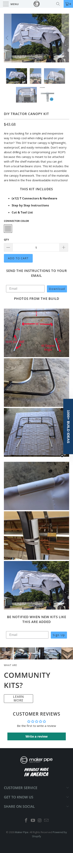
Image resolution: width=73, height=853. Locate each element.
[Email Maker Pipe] (46, 820)
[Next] (65, 38)
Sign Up (59, 635)
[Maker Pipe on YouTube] (33, 820)
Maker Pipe (21, 832)
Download (57, 289)
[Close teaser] (62, 455)
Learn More (18, 699)
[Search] (59, 4)
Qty (6, 239)
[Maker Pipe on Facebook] (26, 820)
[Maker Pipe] (36, 4)
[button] (68, 426)
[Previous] (7, 38)
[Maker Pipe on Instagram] (40, 820)
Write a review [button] (37, 736)
